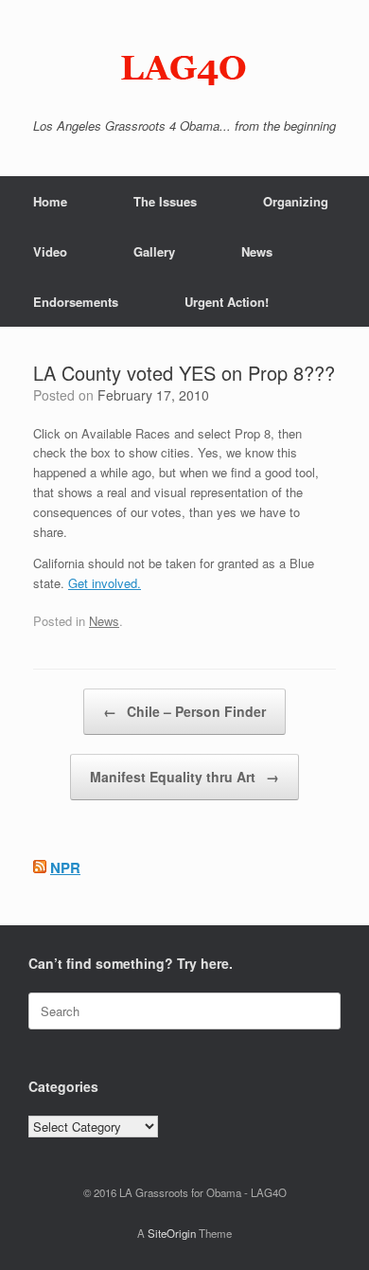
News (256, 251)
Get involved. (104, 583)
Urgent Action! (226, 302)
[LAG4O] (184, 66)
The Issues (165, 201)
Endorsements (75, 302)
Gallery (154, 251)
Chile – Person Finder (184, 711)
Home (50, 201)
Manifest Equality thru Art (184, 776)
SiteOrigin (172, 1233)
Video (50, 251)
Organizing (295, 201)
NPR (65, 867)
